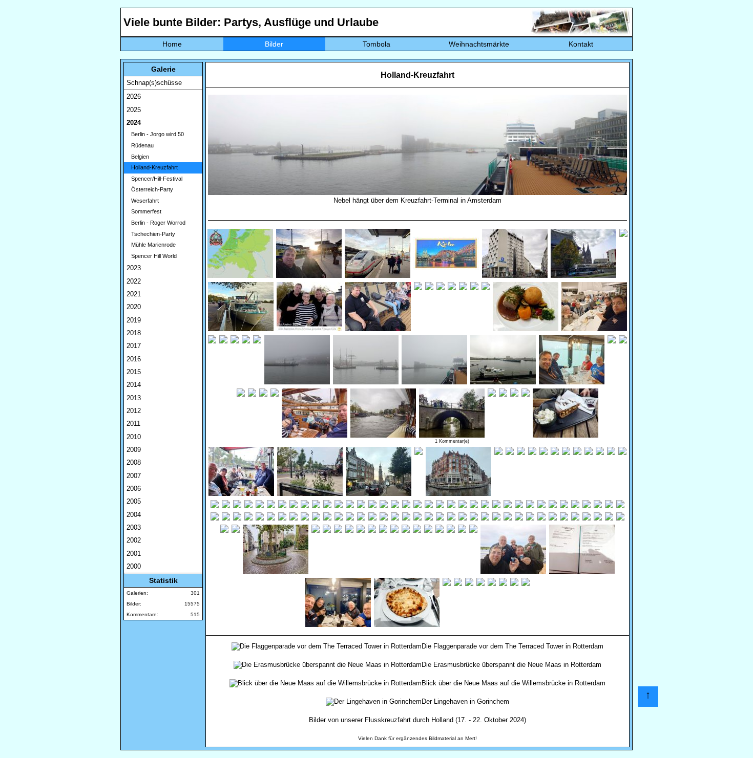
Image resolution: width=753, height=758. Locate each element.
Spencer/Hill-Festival (154, 179)
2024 (134, 122)
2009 (134, 449)
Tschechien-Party (151, 234)
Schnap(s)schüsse (154, 82)
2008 (134, 462)
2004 (134, 514)
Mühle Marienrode (151, 245)
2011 (133, 423)
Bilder (274, 44)
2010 (134, 437)
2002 (134, 540)
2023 (134, 268)
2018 (134, 333)
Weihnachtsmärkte (479, 44)
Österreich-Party (150, 189)
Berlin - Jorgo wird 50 (155, 134)
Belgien (138, 157)
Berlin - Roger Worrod (156, 223)
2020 (134, 307)
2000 (134, 566)
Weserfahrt (143, 201)
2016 (134, 359)
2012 (134, 411)
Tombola (376, 44)
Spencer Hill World (152, 256)
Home (172, 44)
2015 (134, 372)
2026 (134, 96)
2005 (134, 501)
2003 (134, 527)
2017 (134, 346)
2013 (134, 398)
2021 (134, 294)
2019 (134, 320)
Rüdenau (140, 145)
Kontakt (581, 44)
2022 (134, 281)
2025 (134, 110)
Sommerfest (144, 211)
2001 (134, 553)
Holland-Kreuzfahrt (152, 167)
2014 (134, 384)
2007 (134, 476)
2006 (134, 488)
